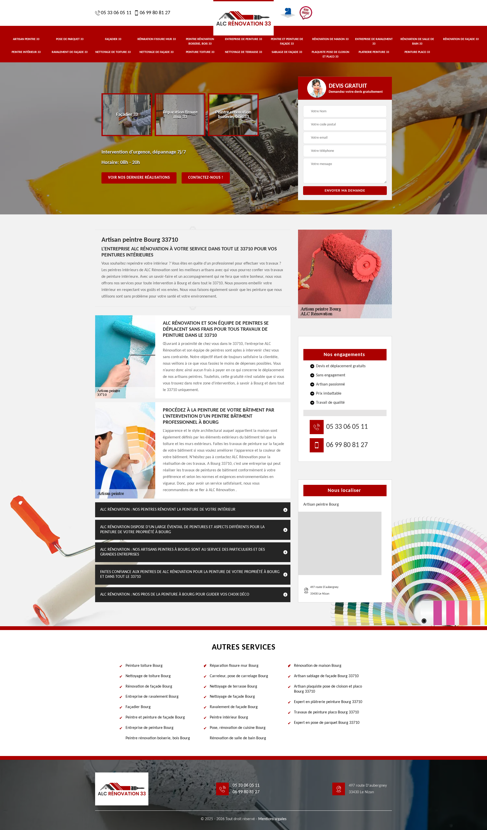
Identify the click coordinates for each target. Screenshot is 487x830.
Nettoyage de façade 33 (156, 52)
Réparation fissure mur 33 (156, 39)
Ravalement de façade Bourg (234, 707)
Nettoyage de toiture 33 (113, 52)
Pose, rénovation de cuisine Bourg (238, 728)
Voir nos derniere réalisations (139, 178)
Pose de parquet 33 (69, 39)
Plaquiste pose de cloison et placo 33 (330, 54)
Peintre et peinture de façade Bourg (155, 717)
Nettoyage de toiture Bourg (148, 676)
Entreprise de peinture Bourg (149, 728)
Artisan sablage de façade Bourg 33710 (326, 676)
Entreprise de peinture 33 (243, 39)
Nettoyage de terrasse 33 (243, 52)
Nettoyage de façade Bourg (232, 697)
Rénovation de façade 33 (461, 39)
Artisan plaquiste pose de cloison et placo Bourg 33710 (328, 689)
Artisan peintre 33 (26, 39)
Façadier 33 (113, 39)
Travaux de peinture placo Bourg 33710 (326, 712)
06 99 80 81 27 (155, 12)
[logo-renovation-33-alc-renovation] (243, 17)
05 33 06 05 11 (116, 12)
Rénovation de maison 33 (330, 39)
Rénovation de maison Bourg (317, 666)
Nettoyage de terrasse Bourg (233, 687)
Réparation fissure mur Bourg (234, 666)
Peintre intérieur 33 (26, 52)
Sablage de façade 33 (287, 52)
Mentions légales (272, 819)
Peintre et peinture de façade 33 (287, 41)
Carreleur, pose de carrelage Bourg (239, 676)
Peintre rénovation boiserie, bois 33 (200, 41)
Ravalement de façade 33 (70, 52)
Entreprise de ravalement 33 (374, 41)
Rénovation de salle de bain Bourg (238, 738)
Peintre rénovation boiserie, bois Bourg (158, 738)
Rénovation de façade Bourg (149, 687)
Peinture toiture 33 (200, 52)
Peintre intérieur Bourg (229, 717)
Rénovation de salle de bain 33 (417, 41)
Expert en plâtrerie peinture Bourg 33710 (328, 702)
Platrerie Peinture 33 (374, 52)
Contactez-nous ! (205, 178)
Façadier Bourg (138, 707)
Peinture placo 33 (417, 52)
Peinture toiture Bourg (144, 666)
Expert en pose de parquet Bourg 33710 (326, 723)
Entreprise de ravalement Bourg (152, 697)
